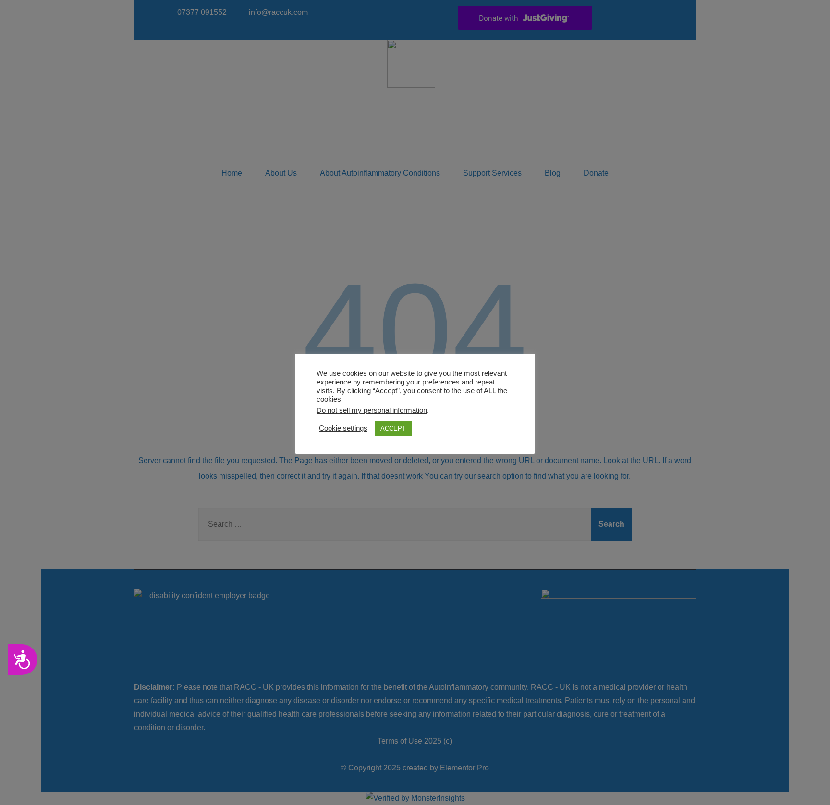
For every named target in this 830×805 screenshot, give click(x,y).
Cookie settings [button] (343, 428)
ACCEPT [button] (393, 428)
